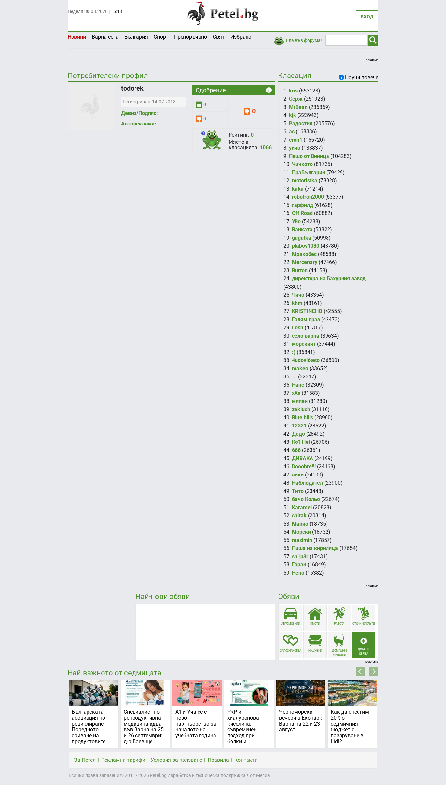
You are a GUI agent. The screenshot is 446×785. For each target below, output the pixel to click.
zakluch (301, 409)
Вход (367, 16)
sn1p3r (300, 556)
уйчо (294, 148)
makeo (300, 368)
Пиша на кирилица (315, 548)
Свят (219, 37)
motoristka (304, 180)
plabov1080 (305, 246)
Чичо (298, 295)
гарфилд (302, 205)
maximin (302, 540)
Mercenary (304, 262)
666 (296, 450)
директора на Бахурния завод (329, 279)
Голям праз (306, 319)
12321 (299, 426)
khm (297, 303)
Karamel (302, 507)
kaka (298, 189)
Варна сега (105, 37)
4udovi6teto (306, 360)
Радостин (300, 123)
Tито (298, 491)
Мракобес (304, 254)
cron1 (295, 140)
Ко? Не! (301, 442)
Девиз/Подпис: (139, 113)
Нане (298, 385)
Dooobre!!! (304, 466)
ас (292, 131)
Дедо (298, 434)
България (136, 37)
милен (300, 401)
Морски (301, 532)
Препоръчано (190, 37)
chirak (299, 515)
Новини (77, 37)
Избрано (241, 37)
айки (298, 475)
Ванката (302, 229)
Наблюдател (307, 483)
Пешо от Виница (309, 156)
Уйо (296, 221)
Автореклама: (138, 124)
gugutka (301, 238)
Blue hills (302, 417)
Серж (296, 99)
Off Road (302, 213)
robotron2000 (308, 197)
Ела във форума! (304, 40)
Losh (297, 328)
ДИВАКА (302, 458)
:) (293, 352)
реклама (372, 60)
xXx (296, 393)
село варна (305, 336)
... (294, 377)
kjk (292, 115)
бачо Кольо (306, 499)
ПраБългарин (308, 172)
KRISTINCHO (307, 311)
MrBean (298, 107)
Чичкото (302, 164)
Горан (299, 564)
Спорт (161, 37)
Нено (298, 573)
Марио (300, 524)
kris (293, 91)
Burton (300, 270)
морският (304, 344)
